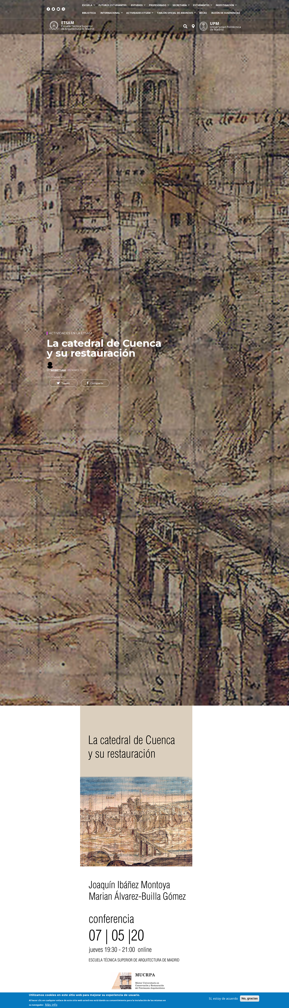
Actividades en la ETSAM (70, 333)
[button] (63, 383)
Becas (203, 12)
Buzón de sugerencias (225, 12)
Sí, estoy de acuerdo (223, 998)
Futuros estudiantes (112, 5)
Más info (51, 1004)
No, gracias (250, 998)
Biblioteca (89, 12)
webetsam (58, 370)
